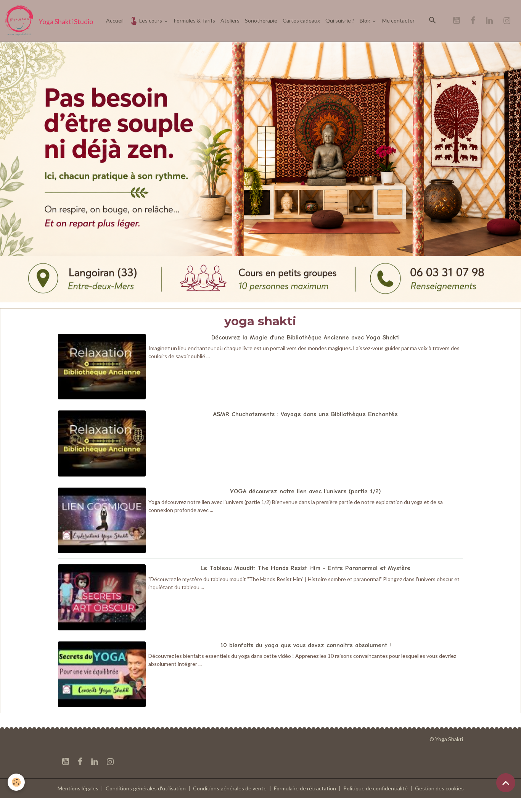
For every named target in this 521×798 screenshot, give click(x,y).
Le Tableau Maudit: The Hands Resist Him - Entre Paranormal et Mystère (305, 568)
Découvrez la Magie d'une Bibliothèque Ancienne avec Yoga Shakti (305, 337)
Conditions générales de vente (230, 788)
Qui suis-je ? (339, 20)
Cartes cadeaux (301, 20)
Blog (365, 20)
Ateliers (230, 20)
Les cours (150, 20)
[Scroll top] (505, 782)
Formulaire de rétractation (305, 788)
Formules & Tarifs (194, 20)
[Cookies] (16, 782)
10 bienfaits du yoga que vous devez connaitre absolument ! (305, 645)
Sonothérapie (261, 20)
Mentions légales (78, 788)
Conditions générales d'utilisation (146, 788)
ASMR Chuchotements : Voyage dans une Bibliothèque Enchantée (305, 414)
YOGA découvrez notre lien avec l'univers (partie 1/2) (305, 491)
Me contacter (398, 20)
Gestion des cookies (439, 788)
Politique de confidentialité (375, 788)
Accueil (115, 20)
